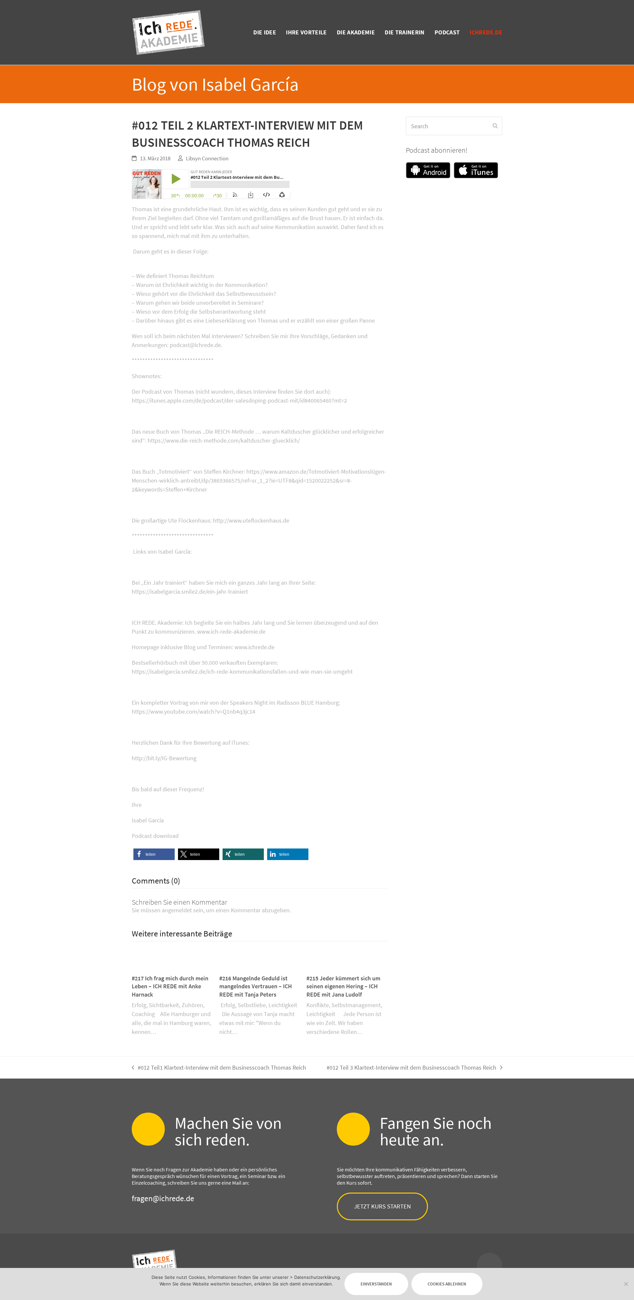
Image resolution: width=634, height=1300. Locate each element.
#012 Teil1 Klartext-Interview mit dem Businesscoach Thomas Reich (219, 1068)
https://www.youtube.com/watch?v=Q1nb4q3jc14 (193, 711)
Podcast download (155, 836)
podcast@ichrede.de (195, 345)
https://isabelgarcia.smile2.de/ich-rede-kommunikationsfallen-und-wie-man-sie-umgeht (242, 671)
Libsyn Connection (207, 158)
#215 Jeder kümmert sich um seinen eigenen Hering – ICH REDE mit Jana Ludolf (343, 986)
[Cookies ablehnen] (625, 1283)
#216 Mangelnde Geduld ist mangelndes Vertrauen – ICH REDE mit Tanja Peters (255, 986)
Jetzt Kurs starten (382, 1206)
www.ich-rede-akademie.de (231, 631)
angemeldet (177, 910)
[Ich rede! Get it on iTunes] (476, 171)
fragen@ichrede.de (163, 1198)
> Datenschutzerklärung (315, 1277)
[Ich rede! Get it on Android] (430, 171)
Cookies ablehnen (447, 1284)
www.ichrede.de (254, 647)
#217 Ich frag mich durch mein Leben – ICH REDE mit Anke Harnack (170, 986)
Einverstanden (376, 1284)
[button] (154, 854)
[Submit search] (495, 126)
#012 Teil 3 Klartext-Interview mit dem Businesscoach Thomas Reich (411, 1068)
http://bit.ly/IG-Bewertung (164, 758)
